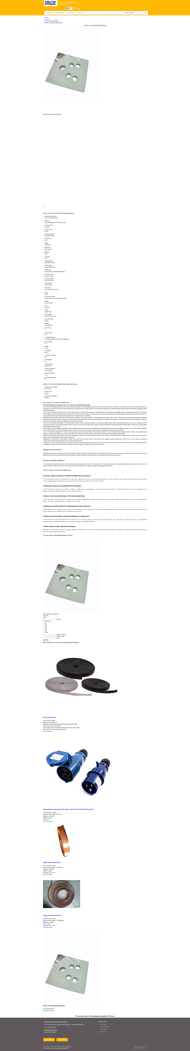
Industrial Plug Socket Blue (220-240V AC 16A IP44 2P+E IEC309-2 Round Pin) (68, 809)
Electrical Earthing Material (52, 21)
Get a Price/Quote (47, 731)
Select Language (138, 1047)
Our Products (70, 13)
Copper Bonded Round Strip (52, 915)
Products (47, 19)
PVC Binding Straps (49, 717)
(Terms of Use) (68, 1046)
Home (46, 17)
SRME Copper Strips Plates (52, 862)
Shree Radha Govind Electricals (68, 3)
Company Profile (59, 13)
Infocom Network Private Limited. (61, 1048)
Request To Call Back (48, 1010)
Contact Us (80, 13)
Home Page (49, 13)
